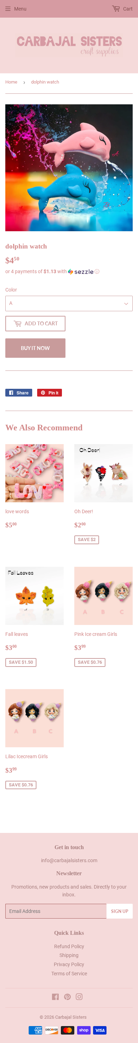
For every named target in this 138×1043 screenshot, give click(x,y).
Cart (127, 9)
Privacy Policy (69, 964)
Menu (20, 9)
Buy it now (35, 348)
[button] (69, 271)
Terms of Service (69, 973)
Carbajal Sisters (71, 1017)
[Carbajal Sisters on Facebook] (55, 998)
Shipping (69, 955)
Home (11, 82)
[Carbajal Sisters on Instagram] (79, 998)
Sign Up (119, 911)
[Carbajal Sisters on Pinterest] (67, 998)
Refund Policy (69, 946)
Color (11, 290)
